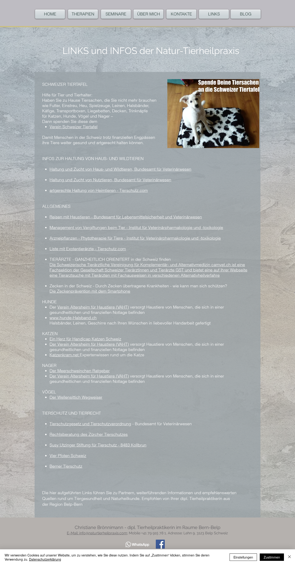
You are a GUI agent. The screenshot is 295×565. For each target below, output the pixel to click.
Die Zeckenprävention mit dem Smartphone (90, 291)
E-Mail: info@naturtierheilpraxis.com (97, 533)
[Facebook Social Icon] (160, 544)
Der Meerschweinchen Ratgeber (80, 370)
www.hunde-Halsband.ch (73, 317)
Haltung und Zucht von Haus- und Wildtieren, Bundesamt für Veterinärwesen (120, 169)
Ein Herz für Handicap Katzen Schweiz (85, 339)
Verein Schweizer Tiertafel (73, 126)
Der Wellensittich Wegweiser (76, 397)
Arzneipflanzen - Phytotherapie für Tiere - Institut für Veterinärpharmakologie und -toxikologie (135, 238)
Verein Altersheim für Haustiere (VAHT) (93, 307)
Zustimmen (272, 557)
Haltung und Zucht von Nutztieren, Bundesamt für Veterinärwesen (110, 179)
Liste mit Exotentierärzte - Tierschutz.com (88, 248)
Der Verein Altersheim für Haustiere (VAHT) (89, 344)
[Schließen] (289, 557)
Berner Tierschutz (66, 466)
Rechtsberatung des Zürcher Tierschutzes (89, 434)
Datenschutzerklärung (45, 559)
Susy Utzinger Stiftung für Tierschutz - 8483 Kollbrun (98, 445)
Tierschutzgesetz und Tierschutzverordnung (90, 423)
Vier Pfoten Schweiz (68, 455)
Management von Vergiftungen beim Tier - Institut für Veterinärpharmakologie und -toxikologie (136, 227)
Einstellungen (243, 557)
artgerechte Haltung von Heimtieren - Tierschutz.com (99, 190)
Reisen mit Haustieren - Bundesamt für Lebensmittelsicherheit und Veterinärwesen (126, 217)
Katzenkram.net (65, 354)
